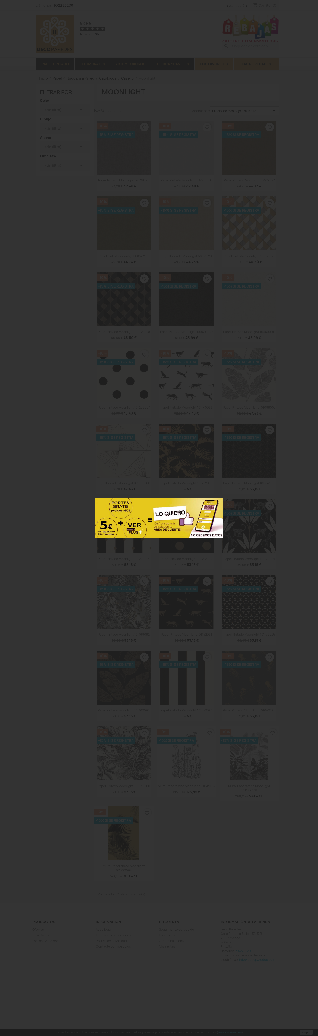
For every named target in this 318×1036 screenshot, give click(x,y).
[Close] (218, 503)
